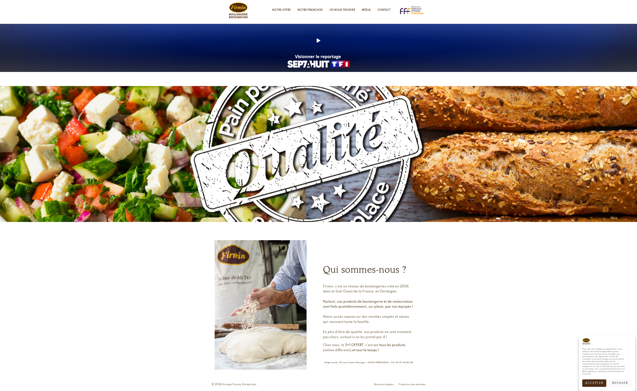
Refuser (620, 383)
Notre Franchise (310, 10)
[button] (318, 40)
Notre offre (281, 10)
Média (366, 10)
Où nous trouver (342, 10)
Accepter (594, 383)
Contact (384, 10)
